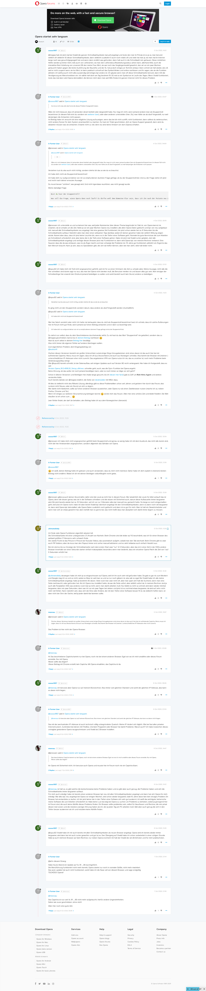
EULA (130, 945)
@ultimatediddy (65, 571)
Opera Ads (75, 945)
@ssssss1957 (66, 96)
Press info (160, 938)
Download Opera (104, 20)
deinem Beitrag (84, 338)
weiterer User (93, 114)
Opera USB (40, 952)
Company (162, 929)
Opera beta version (44, 949)
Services (75, 929)
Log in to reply (165, 41)
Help (101, 929)
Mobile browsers (41, 957)
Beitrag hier (78, 341)
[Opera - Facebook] (35, 983)
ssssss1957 (52, 50)
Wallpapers (75, 942)
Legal (130, 929)
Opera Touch (41, 967)
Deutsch (41, 42)
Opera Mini (40, 964)
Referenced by (48, 418)
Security (131, 935)
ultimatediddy (53, 529)
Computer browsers (42, 935)
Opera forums (104, 942)
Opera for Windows (44, 939)
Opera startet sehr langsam (76, 101)
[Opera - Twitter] (39, 983)
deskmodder (100, 380)
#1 (56, 349)
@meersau (66, 648)
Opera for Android (43, 961)
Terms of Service (134, 948)
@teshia (51, 349)
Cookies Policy (133, 942)
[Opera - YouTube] (44, 983)
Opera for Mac (42, 942)
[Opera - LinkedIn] (49, 983)
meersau (51, 612)
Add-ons (74, 935)
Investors (160, 945)
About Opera (162, 935)
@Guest (62, 50)
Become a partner (164, 948)
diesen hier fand (116, 375)
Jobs (158, 942)
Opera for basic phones (45, 971)
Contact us (161, 952)
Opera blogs (104, 938)
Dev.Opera (103, 945)
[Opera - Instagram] (53, 983)
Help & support (105, 935)
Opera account (77, 938)
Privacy (130, 938)
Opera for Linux (42, 946)
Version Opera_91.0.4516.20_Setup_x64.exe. (66, 368)
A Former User (54, 97)
